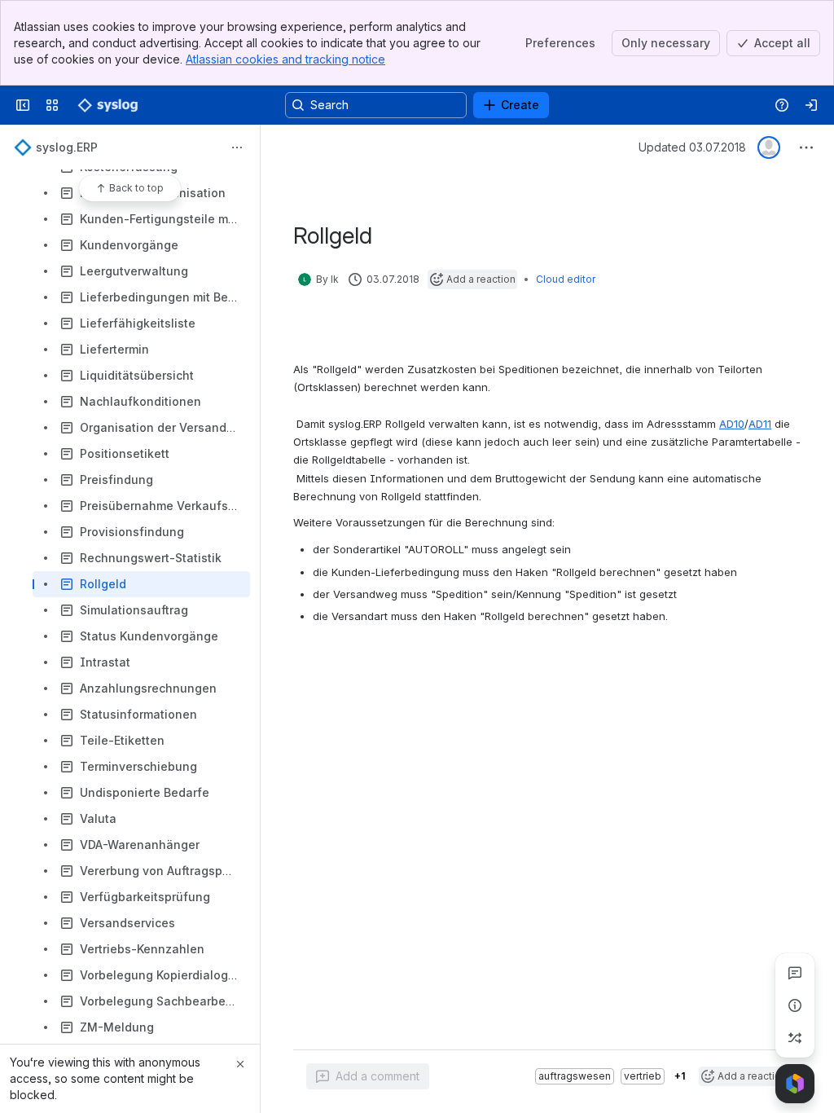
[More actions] (237, 147)
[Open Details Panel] (795, 1005)
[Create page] (795, 1038)
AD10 (731, 423)
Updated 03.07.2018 (692, 147)
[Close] (240, 1064)
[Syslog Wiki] (107, 105)
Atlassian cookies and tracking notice (285, 59)
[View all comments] (795, 973)
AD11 (759, 423)
